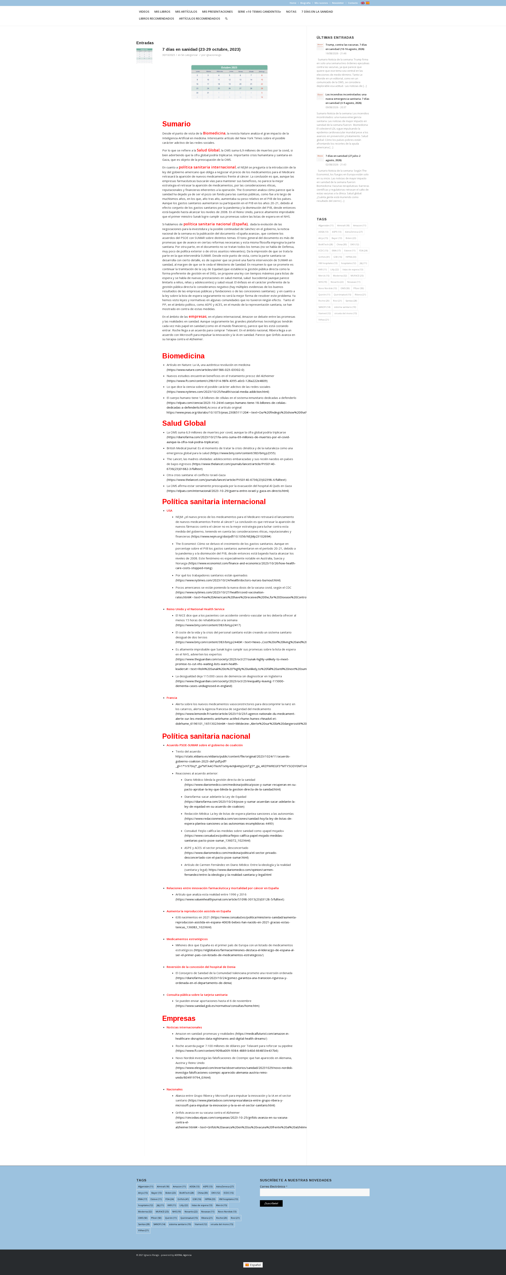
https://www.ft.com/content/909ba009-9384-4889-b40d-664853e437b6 (227, 1050)
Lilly (334, 269)
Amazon (359, 225)
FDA (363, 250)
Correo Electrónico (273, 1186)
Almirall (343, 225)
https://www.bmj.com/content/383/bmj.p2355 (243, 453)
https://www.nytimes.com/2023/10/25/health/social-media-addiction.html (218, 392)
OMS (345, 288)
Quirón (324, 294)
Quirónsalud (342, 294)
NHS (322, 281)
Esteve (349, 250)
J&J (363, 263)
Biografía (305, 2)
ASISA (323, 231)
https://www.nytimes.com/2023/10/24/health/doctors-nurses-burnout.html (228, 580)
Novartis (337, 281)
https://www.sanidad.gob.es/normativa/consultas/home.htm (218, 1006)
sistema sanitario (345, 306)
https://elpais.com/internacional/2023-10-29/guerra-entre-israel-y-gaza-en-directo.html (228, 491)
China (342, 244)
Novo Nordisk (327, 288)
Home (293, 2)
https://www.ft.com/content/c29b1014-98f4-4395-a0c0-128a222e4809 (217, 381)
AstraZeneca (354, 231)
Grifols (324, 256)
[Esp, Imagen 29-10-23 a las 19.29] (144, 56)
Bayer (337, 238)
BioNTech (325, 244)
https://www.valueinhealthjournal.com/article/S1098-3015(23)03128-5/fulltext (230, 899)
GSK (337, 256)
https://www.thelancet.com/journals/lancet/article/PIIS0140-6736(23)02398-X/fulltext (226, 480)
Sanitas (351, 300)
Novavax (353, 281)
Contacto (353, 2)
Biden (351, 238)
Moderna (340, 275)
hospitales (348, 263)
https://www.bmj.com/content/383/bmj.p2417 (208, 625)
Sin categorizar (189, 55)
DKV (354, 244)
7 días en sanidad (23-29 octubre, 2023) (201, 49)
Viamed (324, 313)
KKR (322, 269)
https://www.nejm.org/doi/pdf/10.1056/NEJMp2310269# (231, 536)
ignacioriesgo (213, 55)
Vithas (323, 319)
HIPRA (351, 256)
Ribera (360, 294)
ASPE (336, 231)
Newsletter (338, 2)
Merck (323, 275)
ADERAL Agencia (183, 1254)
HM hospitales (327, 263)
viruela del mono (345, 313)
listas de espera (353, 269)
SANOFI (324, 306)
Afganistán (325, 225)
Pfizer (358, 288)
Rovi (337, 300)
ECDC (323, 250)
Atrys (323, 238)
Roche (323, 300)
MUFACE (357, 275)
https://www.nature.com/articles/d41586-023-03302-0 (205, 370)
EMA (336, 250)
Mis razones (321, 2)
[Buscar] (226, 18)
